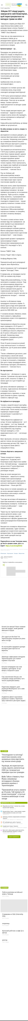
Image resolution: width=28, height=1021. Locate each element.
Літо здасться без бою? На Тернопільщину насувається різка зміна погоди (13, 638)
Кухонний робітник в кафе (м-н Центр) (13, 932)
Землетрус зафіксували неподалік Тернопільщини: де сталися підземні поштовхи (13, 658)
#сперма (16, 553)
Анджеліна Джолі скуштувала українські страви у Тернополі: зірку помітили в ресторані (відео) (13, 699)
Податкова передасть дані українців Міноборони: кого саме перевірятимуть (13, 689)
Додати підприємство (14, 836)
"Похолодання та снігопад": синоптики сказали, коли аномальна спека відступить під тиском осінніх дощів (13, 758)
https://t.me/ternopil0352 (14, 546)
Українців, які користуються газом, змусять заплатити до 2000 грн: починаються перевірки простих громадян (13, 769)
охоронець (6, 923)
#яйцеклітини (21, 553)
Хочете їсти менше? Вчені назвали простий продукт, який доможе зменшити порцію (13, 628)
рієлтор (4, 940)
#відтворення (10, 553)
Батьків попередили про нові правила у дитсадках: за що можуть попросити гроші (12, 668)
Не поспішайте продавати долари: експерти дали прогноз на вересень (13, 648)
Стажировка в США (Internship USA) (12, 915)
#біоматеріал (3, 553)
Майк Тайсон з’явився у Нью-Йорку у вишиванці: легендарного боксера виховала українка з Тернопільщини (13, 781)
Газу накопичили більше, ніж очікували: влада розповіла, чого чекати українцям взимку (13, 678)
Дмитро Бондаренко (8, 556)
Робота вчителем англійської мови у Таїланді (12, 893)
